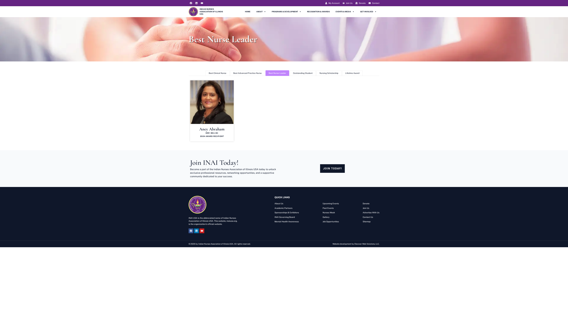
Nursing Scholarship (329, 73)
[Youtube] (202, 3)
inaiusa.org (232, 221)
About (259, 12)
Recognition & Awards (318, 12)
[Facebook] (191, 3)
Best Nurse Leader (277, 73)
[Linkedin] (196, 3)
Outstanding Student (303, 73)
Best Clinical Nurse (217, 73)
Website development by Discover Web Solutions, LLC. (356, 244)
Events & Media (343, 12)
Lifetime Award (352, 73)
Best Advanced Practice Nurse (247, 73)
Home (247, 12)
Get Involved (366, 12)
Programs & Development (285, 12)
